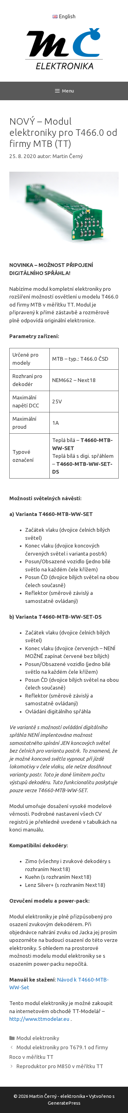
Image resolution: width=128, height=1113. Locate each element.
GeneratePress (64, 1103)
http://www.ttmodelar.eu (39, 1019)
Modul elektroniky (37, 1038)
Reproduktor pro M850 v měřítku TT (59, 1066)
